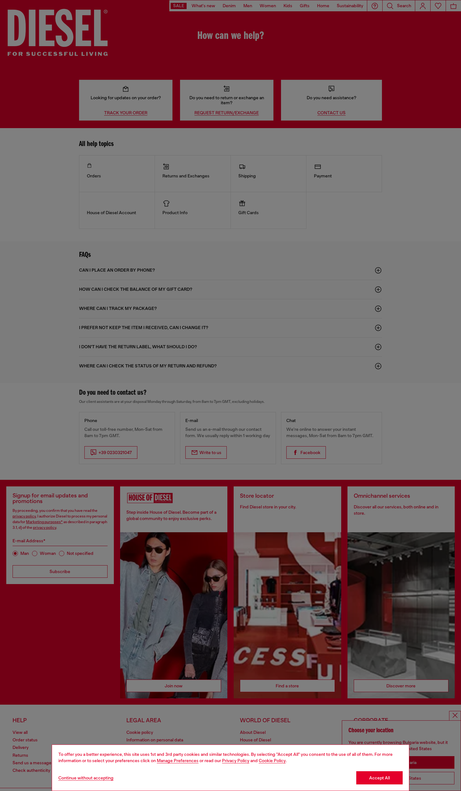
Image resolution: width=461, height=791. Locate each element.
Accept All (379, 777)
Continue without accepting (86, 777)
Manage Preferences (178, 760)
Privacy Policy (235, 760)
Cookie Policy (272, 760)
